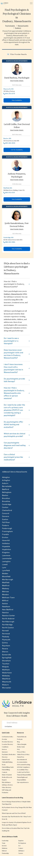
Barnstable (6, 486)
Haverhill (6, 540)
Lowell (4, 564)
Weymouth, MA (8, 89)
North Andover (8, 619)
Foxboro (5, 525)
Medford (5, 585)
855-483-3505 (10, 143)
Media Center (21, 747)
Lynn (4, 567)
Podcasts (19, 739)
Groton (5, 537)
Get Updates (8, 726)
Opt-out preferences (22, 782)
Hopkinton (6, 549)
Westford (6, 679)
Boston (5, 495)
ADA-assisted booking (23, 764)
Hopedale (6, 546)
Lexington (6, 561)
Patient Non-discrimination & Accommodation (22, 759)
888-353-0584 (10, 242)
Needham (6, 607)
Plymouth (6, 640)
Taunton (5, 664)
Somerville (6, 655)
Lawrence (6, 555)
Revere (5, 649)
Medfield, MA (7, 188)
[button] (7, 742)
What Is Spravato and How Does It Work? (14, 813)
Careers (20, 853)
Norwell (5, 631)
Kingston (6, 552)
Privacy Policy (21, 752)
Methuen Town (8, 598)
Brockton (6, 498)
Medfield (5, 582)
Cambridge (6, 504)
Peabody (5, 637)
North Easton (8, 628)
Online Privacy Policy (23, 754)
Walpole (5, 667)
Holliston (6, 543)
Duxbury (18, 28)
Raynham (6, 646)
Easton (5, 519)
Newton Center (8, 616)
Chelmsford (7, 510)
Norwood (6, 634)
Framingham (7, 531)
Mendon (5, 594)
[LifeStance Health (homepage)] (4, 3)
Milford (5, 601)
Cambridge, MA (8, 237)
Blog (18, 742)
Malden (5, 573)
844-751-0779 (10, 93)
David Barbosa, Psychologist (16, 78)
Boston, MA (7, 138)
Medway (5, 588)
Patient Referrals (21, 737)
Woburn (5, 685)
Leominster (7, 558)
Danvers (5, 516)
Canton (5, 507)
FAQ (18, 749)
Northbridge (7, 625)
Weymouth (6, 682)
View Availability (17, 100)
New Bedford (7, 610)
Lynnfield (6, 570)
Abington (6, 477)
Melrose (5, 591)
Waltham (6, 670)
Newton (5, 613)
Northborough (8, 622)
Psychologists (10, 26)
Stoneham (6, 661)
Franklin (5, 534)
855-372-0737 (10, 192)
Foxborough (7, 528)
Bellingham (6, 492)
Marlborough (7, 579)
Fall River (6, 522)
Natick (5, 604)
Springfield (6, 658)
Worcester (6, 688)
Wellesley (6, 676)
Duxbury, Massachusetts (13, 294)
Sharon (5, 652)
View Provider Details (16, 81)
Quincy (5, 643)
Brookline (6, 501)
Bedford (5, 489)
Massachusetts (23, 26)
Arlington (6, 480)
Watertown (7, 673)
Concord (5, 513)
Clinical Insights (21, 744)
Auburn (5, 483)
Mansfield (6, 576)
